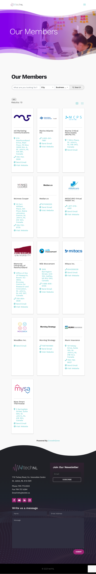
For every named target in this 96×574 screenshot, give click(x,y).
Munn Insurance (72, 340)
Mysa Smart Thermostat (19, 403)
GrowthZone (54, 441)
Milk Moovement (47, 264)
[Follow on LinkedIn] (24, 500)
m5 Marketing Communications (21, 132)
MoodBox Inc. (20, 340)
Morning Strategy (47, 340)
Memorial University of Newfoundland (20, 266)
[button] (77, 103)
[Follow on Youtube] (19, 500)
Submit (79, 552)
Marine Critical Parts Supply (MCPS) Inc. (71, 133)
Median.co (44, 199)
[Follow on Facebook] (14, 500)
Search (78, 87)
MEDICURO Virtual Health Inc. (73, 200)
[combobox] (47, 87)
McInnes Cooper (21, 199)
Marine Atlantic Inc (46, 132)
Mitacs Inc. (70, 264)
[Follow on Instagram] (30, 500)
